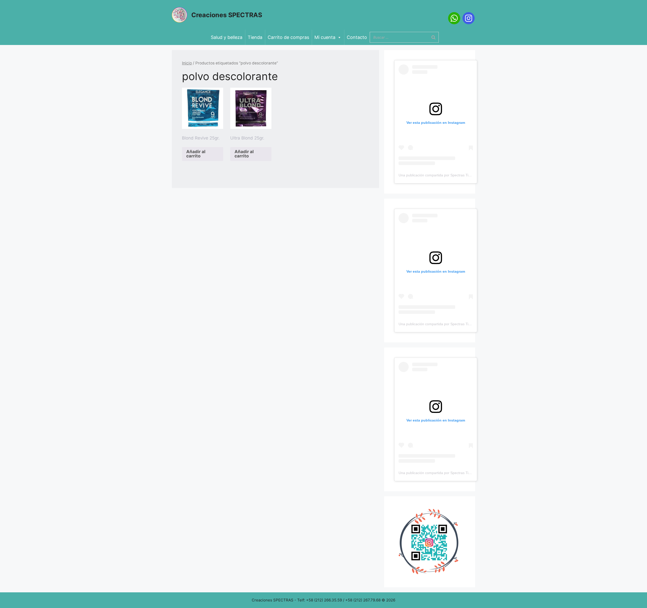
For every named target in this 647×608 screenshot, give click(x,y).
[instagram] (469, 18)
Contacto (357, 37)
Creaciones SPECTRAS (226, 15)
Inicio (187, 63)
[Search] (433, 37)
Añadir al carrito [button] (195, 153)
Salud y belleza (226, 37)
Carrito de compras (288, 37)
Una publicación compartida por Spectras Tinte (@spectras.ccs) (449, 175)
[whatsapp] (454, 18)
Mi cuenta (324, 37)
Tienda (255, 37)
